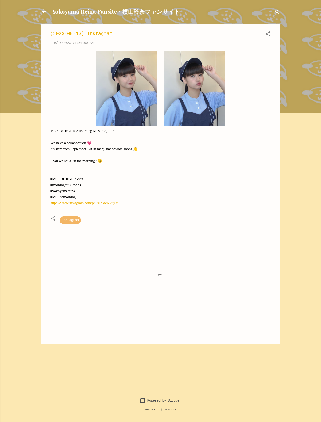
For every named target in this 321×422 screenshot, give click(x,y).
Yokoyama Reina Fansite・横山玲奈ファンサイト (116, 11)
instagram (70, 220)
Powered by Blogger (163, 401)
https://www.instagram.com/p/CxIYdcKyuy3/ (84, 203)
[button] (268, 34)
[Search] (277, 13)
